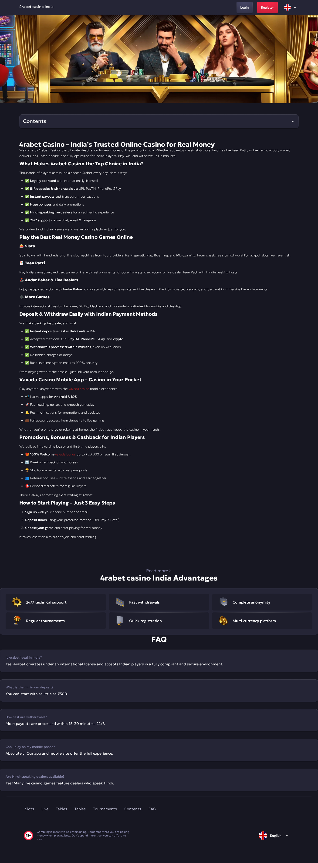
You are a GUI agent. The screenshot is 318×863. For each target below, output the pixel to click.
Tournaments (105, 809)
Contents (132, 809)
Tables (61, 809)
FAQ (152, 809)
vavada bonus (65, 454)
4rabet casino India (36, 6)
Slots (29, 809)
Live (44, 809)
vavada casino (79, 389)
